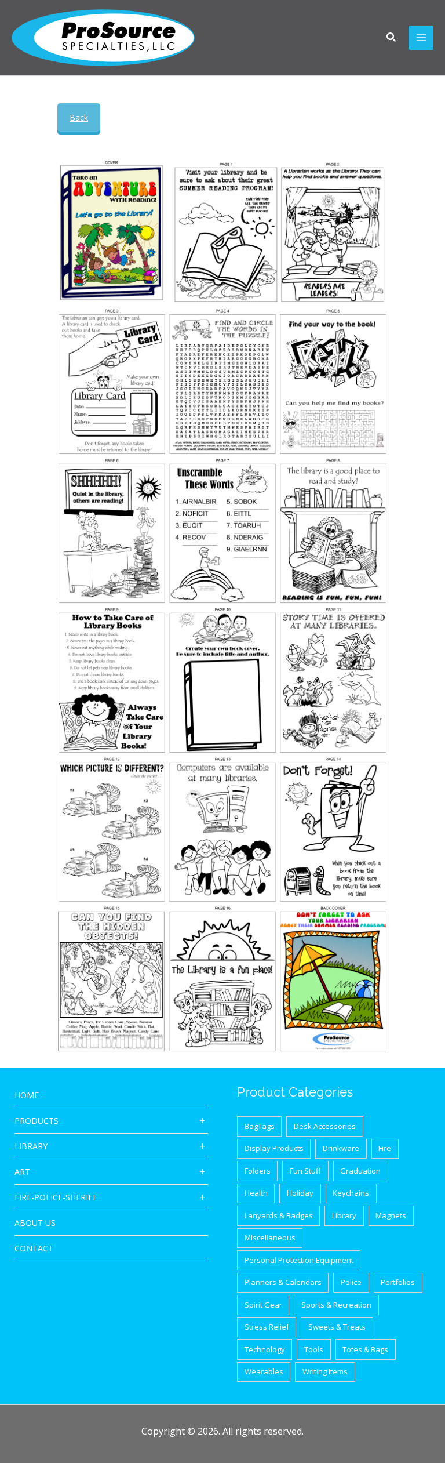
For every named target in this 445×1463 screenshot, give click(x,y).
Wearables (264, 1371)
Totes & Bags (365, 1349)
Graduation (360, 1171)
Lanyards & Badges (279, 1215)
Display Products (274, 1148)
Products (36, 1120)
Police (351, 1282)
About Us (35, 1222)
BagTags (260, 1126)
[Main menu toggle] (421, 38)
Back (79, 117)
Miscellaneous (270, 1237)
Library (31, 1146)
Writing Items (325, 1371)
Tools (313, 1349)
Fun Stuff (305, 1171)
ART (22, 1171)
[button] (391, 38)
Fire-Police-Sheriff (55, 1197)
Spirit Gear (263, 1304)
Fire (384, 1148)
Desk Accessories (325, 1126)
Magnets (390, 1215)
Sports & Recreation (336, 1304)
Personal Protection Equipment (299, 1260)
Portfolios (398, 1282)
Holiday (300, 1193)
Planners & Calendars (283, 1282)
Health (256, 1193)
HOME (26, 1095)
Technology (265, 1349)
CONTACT (33, 1248)
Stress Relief (267, 1327)
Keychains (351, 1193)
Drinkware (341, 1148)
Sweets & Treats (337, 1327)
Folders (258, 1171)
